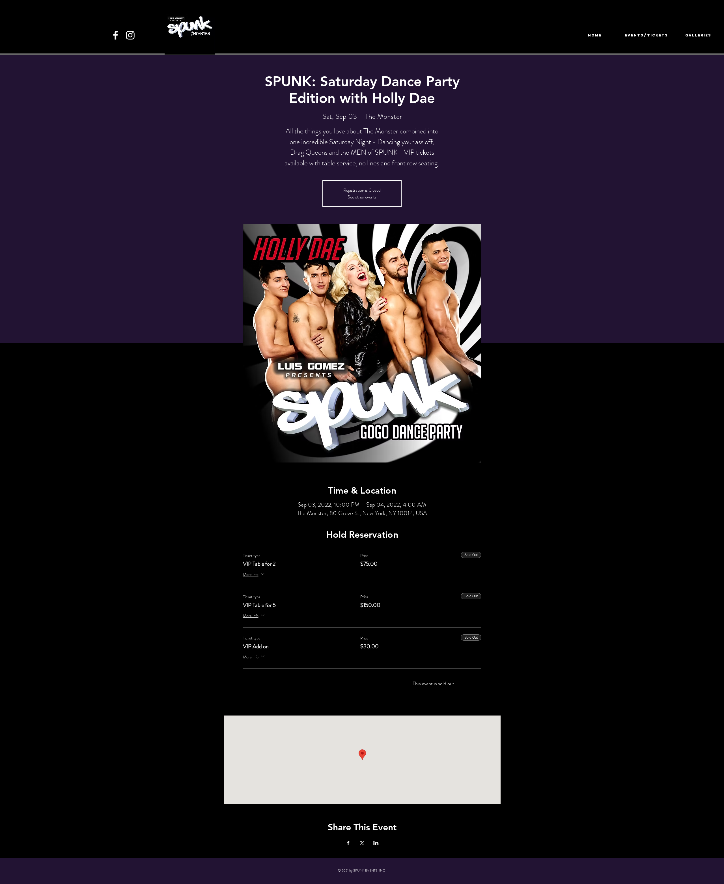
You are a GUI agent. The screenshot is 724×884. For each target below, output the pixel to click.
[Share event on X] (362, 843)
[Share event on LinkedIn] (376, 843)
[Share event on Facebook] (348, 843)
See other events (362, 197)
